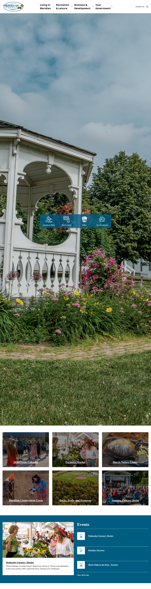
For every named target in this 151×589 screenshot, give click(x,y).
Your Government (103, 6)
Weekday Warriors (96, 550)
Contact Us (140, 7)
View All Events (83, 575)
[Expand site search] (147, 6)
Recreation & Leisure (62, 6)
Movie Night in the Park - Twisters (103, 565)
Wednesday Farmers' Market (100, 536)
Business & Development (82, 6)
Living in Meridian (45, 6)
